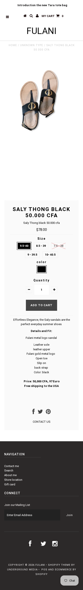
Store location (13, 479)
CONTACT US (41, 421)
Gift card (9, 484)
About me (10, 475)
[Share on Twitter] (40, 412)
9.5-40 (24, 245)
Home (13, 45)
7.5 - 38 (58, 245)
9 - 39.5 (32, 254)
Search (8, 470)
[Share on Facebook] (33, 412)
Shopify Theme (59, 565)
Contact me (11, 466)
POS (44, 569)
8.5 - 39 (41, 245)
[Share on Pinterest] (48, 412)
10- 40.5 (50, 254)
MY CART (52, 16)
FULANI (41, 31)
